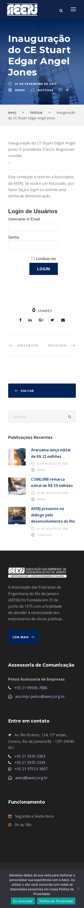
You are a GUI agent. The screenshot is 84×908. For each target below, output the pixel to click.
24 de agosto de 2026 (52, 493)
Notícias (45, 90)
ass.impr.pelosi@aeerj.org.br (40, 696)
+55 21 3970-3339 (29, 762)
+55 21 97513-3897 (31, 768)
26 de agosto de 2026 (52, 463)
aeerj (20, 90)
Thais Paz (44, 535)
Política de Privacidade (56, 901)
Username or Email (24, 219)
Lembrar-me (46, 259)
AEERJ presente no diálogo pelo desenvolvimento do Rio (53, 515)
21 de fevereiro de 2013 (36, 84)
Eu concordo (22, 901)
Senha (13, 237)
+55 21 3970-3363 (29, 756)
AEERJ (41, 470)
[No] (78, 888)
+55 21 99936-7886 (30, 687)
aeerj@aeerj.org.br (31, 777)
